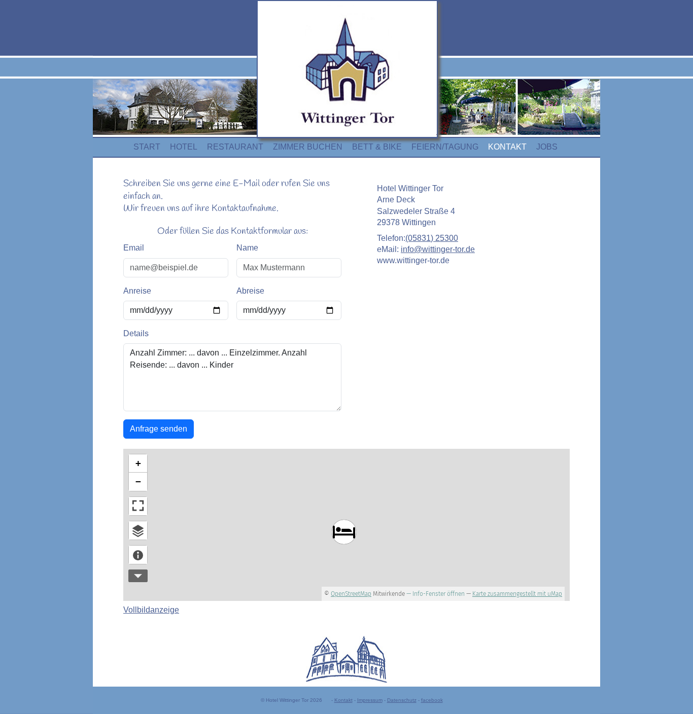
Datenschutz (402, 700)
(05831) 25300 (431, 238)
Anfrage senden (158, 428)
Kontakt (343, 700)
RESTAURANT (235, 146)
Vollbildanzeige (151, 609)
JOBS (547, 146)
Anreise (137, 291)
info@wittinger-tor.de (438, 249)
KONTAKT (507, 146)
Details (136, 333)
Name (247, 247)
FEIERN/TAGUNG (444, 146)
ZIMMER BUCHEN (307, 146)
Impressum (370, 700)
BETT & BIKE (377, 146)
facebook (432, 700)
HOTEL (183, 146)
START (146, 146)
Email (133, 247)
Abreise (250, 291)
